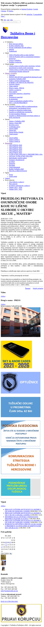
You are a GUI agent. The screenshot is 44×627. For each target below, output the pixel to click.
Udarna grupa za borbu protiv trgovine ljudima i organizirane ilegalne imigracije (24, 70)
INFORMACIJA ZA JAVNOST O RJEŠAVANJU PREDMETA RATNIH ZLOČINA (21, 517)
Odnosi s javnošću (11, 73)
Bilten (11, 95)
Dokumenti (8, 143)
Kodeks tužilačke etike (16, 46)
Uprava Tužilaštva (15, 60)
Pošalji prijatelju (38, 288)
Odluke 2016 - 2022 (15, 189)
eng (11, 20)
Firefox (10, 11)
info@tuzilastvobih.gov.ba (9, 591)
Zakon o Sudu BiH (15, 123)
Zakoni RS (12, 130)
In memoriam (13, 99)
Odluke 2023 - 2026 (15, 187)
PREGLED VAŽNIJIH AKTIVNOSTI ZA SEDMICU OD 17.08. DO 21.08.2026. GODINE (23, 514)
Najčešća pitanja (14, 84)
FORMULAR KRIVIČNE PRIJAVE (21, 82)
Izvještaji (12, 162)
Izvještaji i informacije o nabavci (19, 185)
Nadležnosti (13, 51)
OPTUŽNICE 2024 (15, 149)
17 (2, 547)
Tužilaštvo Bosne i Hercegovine (18, 35)
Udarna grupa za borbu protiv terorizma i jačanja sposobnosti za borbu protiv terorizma (24, 67)
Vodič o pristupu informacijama (19, 81)
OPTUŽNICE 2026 (15, 145)
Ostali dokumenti (14, 167)
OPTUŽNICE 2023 (15, 151)
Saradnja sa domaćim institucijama (20, 110)
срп (8, 20)
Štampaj (27, 288)
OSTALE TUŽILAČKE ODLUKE (21, 156)
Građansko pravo (14, 127)
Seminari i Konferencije (16, 160)
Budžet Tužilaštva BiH (16, 169)
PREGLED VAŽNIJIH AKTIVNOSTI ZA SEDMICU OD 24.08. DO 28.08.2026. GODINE (23, 510)
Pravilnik (12, 165)
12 (6, 545)
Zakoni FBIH (13, 128)
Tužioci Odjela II (14, 141)
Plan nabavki (13, 184)
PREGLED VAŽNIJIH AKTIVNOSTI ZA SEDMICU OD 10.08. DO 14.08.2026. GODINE (23, 521)
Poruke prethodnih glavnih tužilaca (20, 47)
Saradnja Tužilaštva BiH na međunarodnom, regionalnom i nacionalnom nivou (23, 107)
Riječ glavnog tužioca (16, 44)
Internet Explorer (26, 9)
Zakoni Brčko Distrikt (16, 132)
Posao (11, 174)
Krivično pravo (14, 125)
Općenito (12, 75)
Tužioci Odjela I (14, 139)
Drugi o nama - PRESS (16, 88)
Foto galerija (13, 92)
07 (10, 542)
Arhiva (3, 296)
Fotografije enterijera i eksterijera (19, 93)
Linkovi (7, 178)
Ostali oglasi (13, 176)
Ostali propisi (13, 134)
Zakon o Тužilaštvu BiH (17, 121)
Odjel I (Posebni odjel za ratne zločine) (21, 55)
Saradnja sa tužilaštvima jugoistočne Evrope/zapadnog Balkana (20, 113)
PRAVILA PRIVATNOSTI (18, 171)
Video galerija (13, 86)
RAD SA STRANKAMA (9, 601)
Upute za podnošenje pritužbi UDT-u (21, 101)
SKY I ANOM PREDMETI (18, 103)
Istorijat (11, 49)
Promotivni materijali (16, 97)
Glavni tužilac (13, 138)
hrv (5, 20)
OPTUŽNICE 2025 (15, 147)
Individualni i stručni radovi (18, 158)
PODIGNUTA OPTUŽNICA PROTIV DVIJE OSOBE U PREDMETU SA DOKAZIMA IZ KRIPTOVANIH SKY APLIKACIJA (23, 526)
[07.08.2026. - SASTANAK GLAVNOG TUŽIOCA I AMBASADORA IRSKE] (3, 570)
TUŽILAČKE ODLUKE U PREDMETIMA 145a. (26, 154)
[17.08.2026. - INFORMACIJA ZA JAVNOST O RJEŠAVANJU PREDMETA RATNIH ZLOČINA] (3, 559)
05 (6, 542)
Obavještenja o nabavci (16, 182)
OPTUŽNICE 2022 (15, 152)
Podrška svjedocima (15, 62)
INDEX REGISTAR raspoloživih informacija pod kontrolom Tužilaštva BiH (25, 78)
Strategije (12, 163)
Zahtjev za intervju (15, 90)
